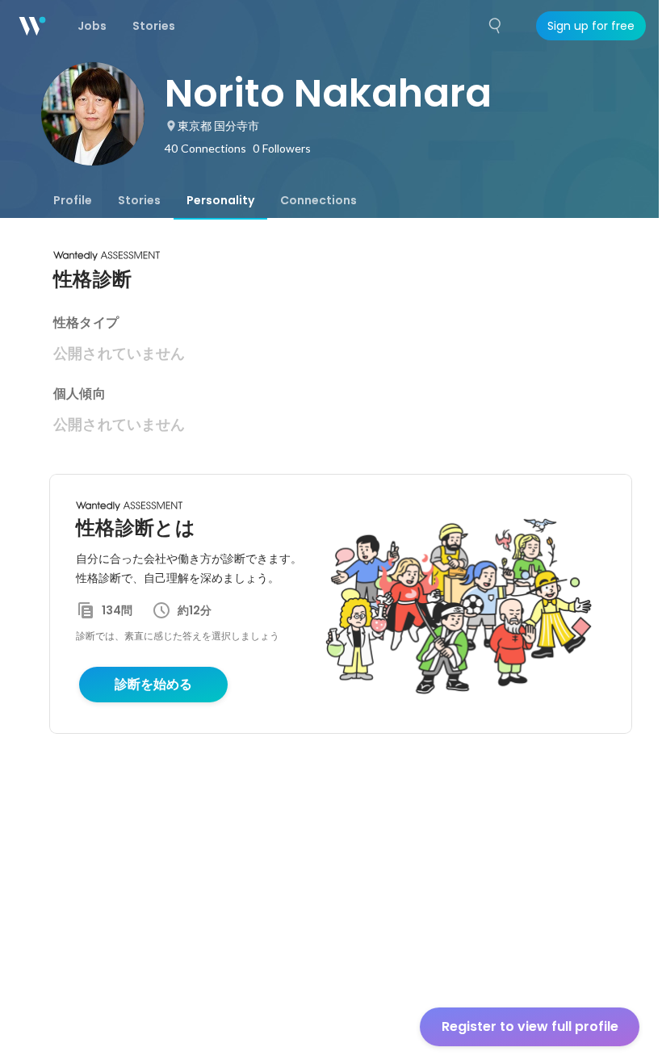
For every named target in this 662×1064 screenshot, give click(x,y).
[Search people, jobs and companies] (496, 26)
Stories (139, 200)
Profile (72, 200)
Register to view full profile (530, 1026)
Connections (318, 200)
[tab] (72, 200)
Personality (220, 200)
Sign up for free (591, 26)
